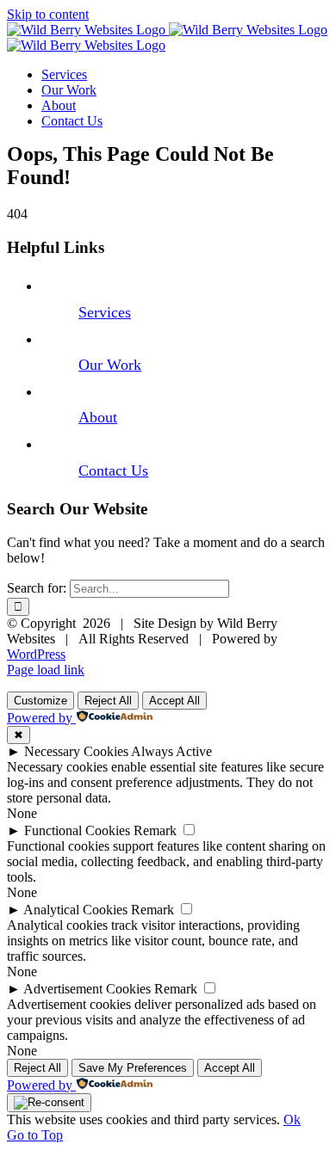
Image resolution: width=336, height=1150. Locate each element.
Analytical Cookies (75, 909)
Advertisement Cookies (87, 988)
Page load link (45, 669)
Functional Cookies (77, 830)
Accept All (174, 700)
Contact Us (113, 470)
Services (104, 312)
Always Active (171, 751)
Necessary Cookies (76, 751)
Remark (155, 830)
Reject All (108, 700)
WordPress (36, 654)
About (97, 417)
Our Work (109, 364)
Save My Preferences (132, 1067)
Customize (40, 700)
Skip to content (48, 14)
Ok (292, 1119)
